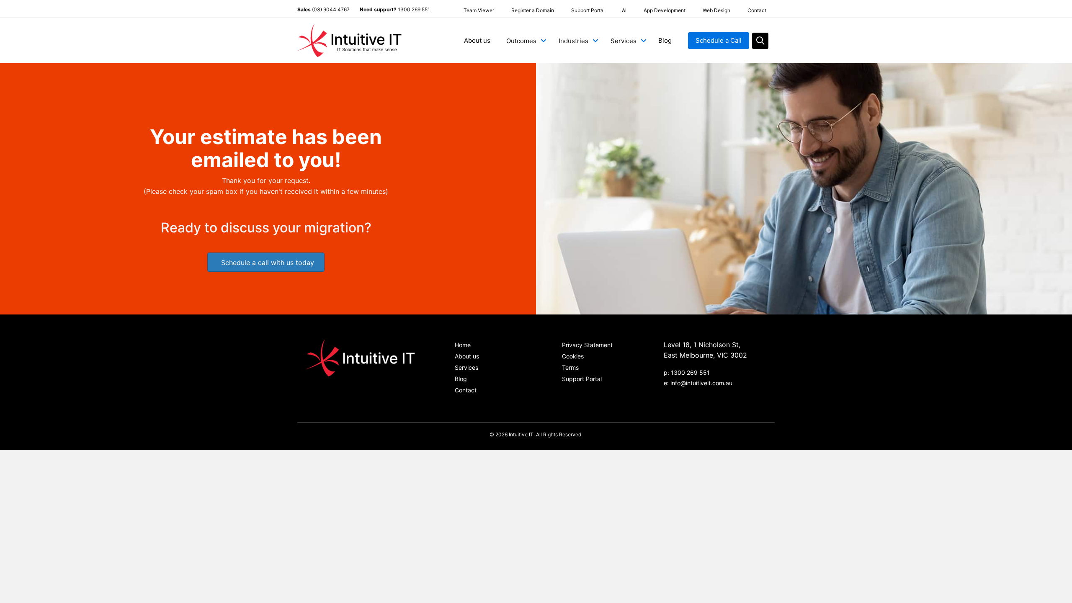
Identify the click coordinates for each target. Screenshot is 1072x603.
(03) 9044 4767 (331, 9)
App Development (664, 10)
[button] (543, 40)
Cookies (573, 356)
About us (477, 40)
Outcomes (521, 41)
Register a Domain (532, 10)
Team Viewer (479, 10)
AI (624, 10)
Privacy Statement (587, 344)
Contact (756, 10)
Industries (573, 41)
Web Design (716, 10)
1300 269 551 (414, 9)
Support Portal (588, 10)
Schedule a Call (719, 40)
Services (623, 41)
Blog (665, 40)
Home (463, 344)
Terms (570, 367)
